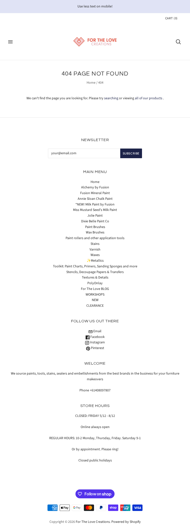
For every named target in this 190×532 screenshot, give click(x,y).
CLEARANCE (95, 305)
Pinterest (97, 348)
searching (111, 98)
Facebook (97, 336)
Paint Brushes (95, 227)
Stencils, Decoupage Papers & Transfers (95, 272)
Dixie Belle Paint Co (95, 221)
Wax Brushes (95, 232)
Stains (95, 243)
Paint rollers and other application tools (95, 238)
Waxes (95, 255)
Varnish (95, 249)
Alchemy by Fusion (95, 187)
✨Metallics (95, 260)
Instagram (97, 342)
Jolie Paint (95, 215)
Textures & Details (95, 277)
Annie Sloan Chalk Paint (95, 198)
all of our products (148, 98)
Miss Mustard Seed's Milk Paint (95, 209)
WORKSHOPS (95, 294)
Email (97, 331)
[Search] (178, 42)
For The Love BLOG (95, 288)
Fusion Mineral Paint (95, 193)
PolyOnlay (95, 283)
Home (91, 82)
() (171, 18)
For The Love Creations (93, 521)
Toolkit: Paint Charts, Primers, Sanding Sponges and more (95, 266)
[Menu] (10, 42)
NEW (95, 300)
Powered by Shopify (126, 521)
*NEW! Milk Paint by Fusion (95, 204)
